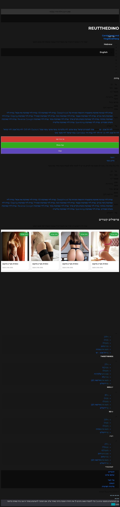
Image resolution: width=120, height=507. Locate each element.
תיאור (112, 157)
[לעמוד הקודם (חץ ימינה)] (118, 498)
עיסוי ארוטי (73, 129)
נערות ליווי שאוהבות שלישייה (64, 122)
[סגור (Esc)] (118, 495)
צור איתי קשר (60, 139)
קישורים (111, 472)
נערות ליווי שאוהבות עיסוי (59, 119)
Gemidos (80, 133)
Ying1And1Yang (111, 39)
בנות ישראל (71, 133)
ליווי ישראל (8, 129)
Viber (60, 151)
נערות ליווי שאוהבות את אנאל (26, 113)
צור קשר (111, 480)
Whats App (60, 145)
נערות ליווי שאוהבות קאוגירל (44, 116)
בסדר (113, 504)
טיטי (56, 133)
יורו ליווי (99, 133)
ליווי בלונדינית (63, 129)
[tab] (57, 157)
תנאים (111, 483)
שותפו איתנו (109, 475)
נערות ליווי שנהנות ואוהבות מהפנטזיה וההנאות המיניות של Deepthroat (85, 113)
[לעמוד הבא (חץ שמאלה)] (116, 498)
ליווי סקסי (62, 133)
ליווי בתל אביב (18, 129)
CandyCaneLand (110, 35)
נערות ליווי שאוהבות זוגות (65, 116)
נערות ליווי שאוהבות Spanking (87, 122)
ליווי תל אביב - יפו (105, 129)
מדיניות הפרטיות (108, 486)
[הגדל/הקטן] (111, 495)
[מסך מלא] (113, 495)
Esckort (35, 129)
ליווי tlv (106, 133)
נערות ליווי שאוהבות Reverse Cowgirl (33, 119)
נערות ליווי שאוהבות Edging (22, 116)
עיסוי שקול (44, 129)
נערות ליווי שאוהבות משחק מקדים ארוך (84, 119)
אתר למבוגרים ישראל (86, 129)
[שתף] (116, 495)
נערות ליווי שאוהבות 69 (47, 113)
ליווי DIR (27, 129)
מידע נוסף (110, 160)
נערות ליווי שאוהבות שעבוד (86, 116)
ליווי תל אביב (114, 133)
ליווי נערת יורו (91, 133)
